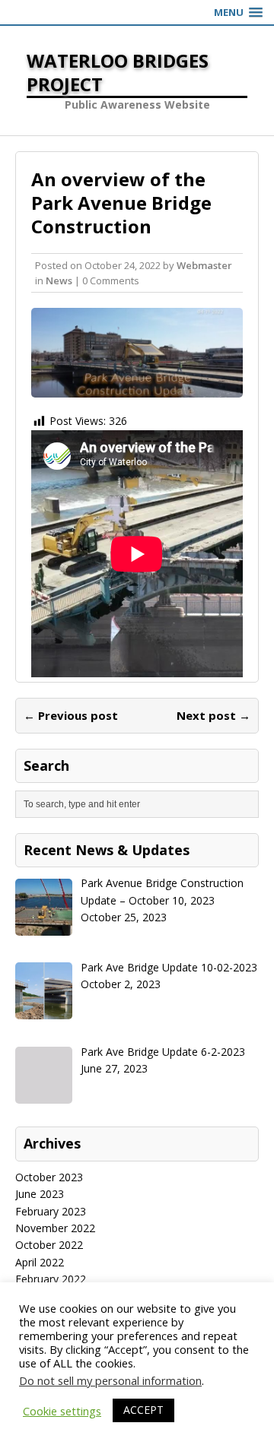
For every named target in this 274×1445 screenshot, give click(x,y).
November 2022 (55, 1228)
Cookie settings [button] (62, 1411)
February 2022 (50, 1279)
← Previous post (71, 715)
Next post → (213, 715)
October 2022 (49, 1244)
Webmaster (204, 265)
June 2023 (39, 1194)
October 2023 (49, 1177)
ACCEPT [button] (143, 1409)
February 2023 (50, 1211)
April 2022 (39, 1262)
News (59, 280)
